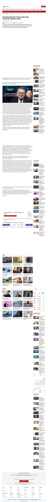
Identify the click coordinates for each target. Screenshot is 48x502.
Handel (19, 11)
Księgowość (25, 496)
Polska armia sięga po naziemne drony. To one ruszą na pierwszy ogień (7, 285)
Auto (32, 496)
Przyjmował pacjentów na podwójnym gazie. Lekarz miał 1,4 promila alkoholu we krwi (28, 285)
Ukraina (3, 489)
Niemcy (3, 490)
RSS (39, 499)
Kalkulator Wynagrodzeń (20, 495)
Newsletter (36, 4)
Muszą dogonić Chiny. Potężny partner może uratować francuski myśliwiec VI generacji (17, 308)
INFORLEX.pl (27, 4)
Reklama (15, 499)
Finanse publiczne (12, 495)
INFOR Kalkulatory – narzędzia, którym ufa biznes (14, 213)
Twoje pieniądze (12, 497)
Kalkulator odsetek (19, 496)
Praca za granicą (19, 491)
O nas (12, 499)
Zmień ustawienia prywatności (33, 499)
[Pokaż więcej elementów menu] (45, 9)
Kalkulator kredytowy (19, 497)
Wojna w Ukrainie (22, 13)
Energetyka (22, 11)
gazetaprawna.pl (40, 4)
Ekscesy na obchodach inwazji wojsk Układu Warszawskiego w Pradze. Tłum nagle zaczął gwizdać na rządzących (27, 298)
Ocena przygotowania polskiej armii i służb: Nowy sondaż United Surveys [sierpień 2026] (7, 265)
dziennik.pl (23, 4)
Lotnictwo (33, 491)
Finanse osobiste (11, 13)
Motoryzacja (27, 11)
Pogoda (32, 497)
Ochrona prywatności (21, 499)
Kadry (25, 495)
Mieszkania (25, 489)
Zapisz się (24, 481)
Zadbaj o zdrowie (28, 13)
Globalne (4, 495)
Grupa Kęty (16, 222)
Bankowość (36, 11)
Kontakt (9, 499)
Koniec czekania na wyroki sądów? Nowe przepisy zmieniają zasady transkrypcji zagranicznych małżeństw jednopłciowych (17, 285)
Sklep (44, 4)
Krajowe (3, 494)
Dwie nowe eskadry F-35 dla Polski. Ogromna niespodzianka (7, 275)
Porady (40, 497)
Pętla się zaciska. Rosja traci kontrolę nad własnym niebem (17, 318)
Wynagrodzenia (19, 489)
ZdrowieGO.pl (31, 4)
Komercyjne (25, 490)
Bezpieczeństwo (5, 493)
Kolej (32, 490)
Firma (12, 11)
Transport (33, 487)
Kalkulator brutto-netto (19, 494)
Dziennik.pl (33, 493)
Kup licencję (13, 219)
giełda (12, 222)
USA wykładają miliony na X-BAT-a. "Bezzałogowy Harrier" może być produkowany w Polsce (7, 318)
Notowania (40, 487)
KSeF (10, 490)
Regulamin (26, 499)
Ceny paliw (16, 13)
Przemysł (15, 11)
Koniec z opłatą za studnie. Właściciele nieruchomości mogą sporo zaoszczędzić (27, 265)
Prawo (25, 494)
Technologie (31, 11)
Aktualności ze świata (5, 497)
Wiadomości (33, 494)
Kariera (18, 490)
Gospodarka (11, 493)
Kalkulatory (18, 493)
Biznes (4, 11)
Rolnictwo (40, 11)
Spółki (39, 489)
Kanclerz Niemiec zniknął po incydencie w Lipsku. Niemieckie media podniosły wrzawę (17, 298)
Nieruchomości (26, 487)
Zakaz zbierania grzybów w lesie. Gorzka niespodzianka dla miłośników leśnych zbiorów (17, 265)
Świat (3, 487)
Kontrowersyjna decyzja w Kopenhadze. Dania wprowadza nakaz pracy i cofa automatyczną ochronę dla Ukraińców (7, 298)
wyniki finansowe (7, 222)
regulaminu (24, 479)
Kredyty (11, 496)
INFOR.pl (19, 4)
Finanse (11, 491)
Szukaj (44, 6)
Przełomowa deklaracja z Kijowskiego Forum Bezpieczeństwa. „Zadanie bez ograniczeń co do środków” (7, 308)
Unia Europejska (4, 491)
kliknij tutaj (27, 484)
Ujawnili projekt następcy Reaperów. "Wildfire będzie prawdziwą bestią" (27, 308)
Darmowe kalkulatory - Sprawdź (10, 215)
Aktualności (8, 11)
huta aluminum (21, 222)
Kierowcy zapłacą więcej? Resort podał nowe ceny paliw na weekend (17, 275)
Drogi (32, 489)
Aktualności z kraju (5, 496)
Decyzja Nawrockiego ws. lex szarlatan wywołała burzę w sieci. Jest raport (27, 275)
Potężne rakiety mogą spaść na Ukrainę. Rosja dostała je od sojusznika (28, 318)
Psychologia (40, 496)
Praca (18, 487)
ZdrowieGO (40, 493)
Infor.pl (25, 493)
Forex (39, 490)
